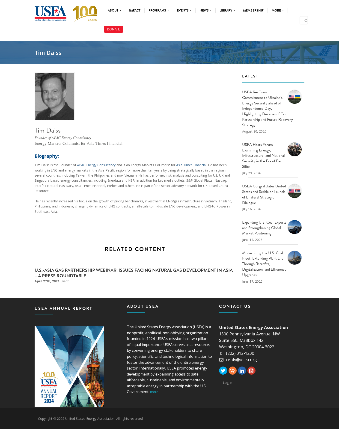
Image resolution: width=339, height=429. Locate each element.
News (204, 10)
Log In (227, 382)
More (277, 10)
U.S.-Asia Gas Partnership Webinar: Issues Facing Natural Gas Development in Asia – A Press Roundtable (134, 273)
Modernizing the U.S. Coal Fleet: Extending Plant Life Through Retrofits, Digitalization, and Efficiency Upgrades (264, 264)
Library (226, 10)
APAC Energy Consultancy (96, 165)
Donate (113, 29)
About (113, 10)
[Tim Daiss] (55, 96)
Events (183, 10)
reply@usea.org (241, 359)
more (154, 392)
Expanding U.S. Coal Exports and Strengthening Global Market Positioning (264, 227)
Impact (134, 10)
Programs (158, 10)
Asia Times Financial (191, 165)
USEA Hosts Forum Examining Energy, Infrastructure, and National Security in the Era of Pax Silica (263, 155)
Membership (253, 10)
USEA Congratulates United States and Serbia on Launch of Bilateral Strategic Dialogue (264, 194)
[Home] (66, 13)
